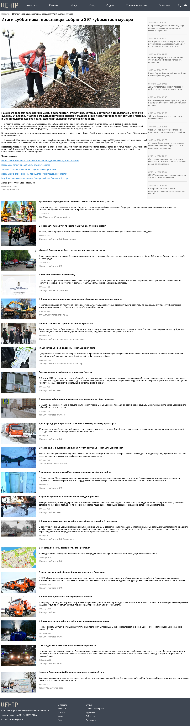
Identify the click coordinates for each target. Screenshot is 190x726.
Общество (91, 716)
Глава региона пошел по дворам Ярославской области (67, 348)
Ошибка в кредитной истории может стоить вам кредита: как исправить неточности (165, 59)
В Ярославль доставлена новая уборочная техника (65, 596)
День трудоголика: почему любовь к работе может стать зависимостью (165, 88)
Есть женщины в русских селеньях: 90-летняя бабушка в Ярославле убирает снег (81, 448)
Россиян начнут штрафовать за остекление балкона (65, 372)
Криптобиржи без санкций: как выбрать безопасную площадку (167, 74)
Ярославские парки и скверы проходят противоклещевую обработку (34, 174)
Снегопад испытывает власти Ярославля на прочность (68, 645)
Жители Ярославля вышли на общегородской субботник (28, 169)
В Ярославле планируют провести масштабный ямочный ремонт (72, 226)
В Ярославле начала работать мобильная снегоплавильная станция (74, 621)
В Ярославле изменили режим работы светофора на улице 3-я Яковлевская (78, 521)
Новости (30, 5)
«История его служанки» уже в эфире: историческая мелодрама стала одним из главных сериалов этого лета (166, 43)
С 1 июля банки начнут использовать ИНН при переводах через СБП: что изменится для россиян (166, 145)
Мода (74, 5)
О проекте (62, 705)
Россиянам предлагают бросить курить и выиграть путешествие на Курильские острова (167, 102)
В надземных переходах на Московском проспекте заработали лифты (75, 472)
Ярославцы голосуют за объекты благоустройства (25, 165)
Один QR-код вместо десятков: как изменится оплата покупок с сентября (166, 131)
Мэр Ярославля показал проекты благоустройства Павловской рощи (34, 178)
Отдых (110, 5)
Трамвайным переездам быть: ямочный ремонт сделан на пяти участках (76, 201)
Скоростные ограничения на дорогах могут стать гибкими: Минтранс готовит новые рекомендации (167, 161)
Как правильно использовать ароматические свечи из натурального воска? (166, 191)
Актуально (91, 720)
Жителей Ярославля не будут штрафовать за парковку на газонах (73, 250)
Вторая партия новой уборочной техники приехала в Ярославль (72, 572)
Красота (53, 5)
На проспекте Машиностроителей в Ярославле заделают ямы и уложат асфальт (40, 160)
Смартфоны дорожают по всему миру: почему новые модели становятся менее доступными (166, 28)
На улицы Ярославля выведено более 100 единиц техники (69, 496)
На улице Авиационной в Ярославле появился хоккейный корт (71, 672)
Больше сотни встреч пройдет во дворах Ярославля (66, 323)
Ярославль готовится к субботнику (57, 274)
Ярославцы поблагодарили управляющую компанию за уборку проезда (76, 399)
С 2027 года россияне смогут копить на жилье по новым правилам (167, 176)
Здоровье (164, 5)
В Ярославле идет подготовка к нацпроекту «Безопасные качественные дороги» (80, 299)
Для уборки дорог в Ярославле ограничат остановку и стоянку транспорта (77, 423)
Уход (91, 5)
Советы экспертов (136, 5)
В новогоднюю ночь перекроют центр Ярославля (65, 548)
